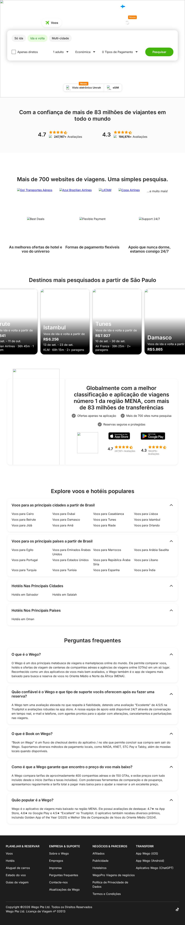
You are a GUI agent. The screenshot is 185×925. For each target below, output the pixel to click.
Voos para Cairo (23, 514)
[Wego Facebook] (157, 909)
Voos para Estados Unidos (70, 560)
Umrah (134, 21)
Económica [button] (83, 52)
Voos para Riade (104, 525)
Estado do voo (16, 875)
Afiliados (98, 853)
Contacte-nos (58, 882)
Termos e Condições (106, 894)
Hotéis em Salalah (64, 594)
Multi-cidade (60, 38)
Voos (100, 6)
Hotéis (112, 6)
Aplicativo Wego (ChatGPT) (154, 868)
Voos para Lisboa (146, 514)
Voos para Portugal (25, 560)
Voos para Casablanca (108, 514)
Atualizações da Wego (64, 889)
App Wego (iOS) (147, 853)
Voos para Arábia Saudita (151, 550)
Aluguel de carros (105, 23)
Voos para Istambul (147, 519)
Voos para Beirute (24, 519)
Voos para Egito (22, 550)
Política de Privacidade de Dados (110, 884)
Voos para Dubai (63, 514)
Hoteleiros (99, 868)
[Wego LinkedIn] (172, 909)
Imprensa (55, 868)
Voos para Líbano (146, 560)
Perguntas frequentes (63, 875)
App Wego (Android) (150, 860)
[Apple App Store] (121, 437)
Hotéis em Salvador (25, 594)
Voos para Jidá (22, 525)
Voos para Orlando (147, 525)
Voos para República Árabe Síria (111, 562)
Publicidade (100, 860)
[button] (120, 52)
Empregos (56, 860)
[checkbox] (14, 52)
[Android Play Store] (155, 437)
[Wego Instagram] (167, 909)
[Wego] (13, 6)
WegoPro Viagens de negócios (113, 875)
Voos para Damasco (66, 519)
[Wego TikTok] (177, 909)
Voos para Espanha (106, 570)
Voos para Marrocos (107, 550)
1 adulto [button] (58, 52)
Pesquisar (159, 52)
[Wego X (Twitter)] (162, 909)
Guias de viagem (17, 882)
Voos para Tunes (104, 519)
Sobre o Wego (59, 853)
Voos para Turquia (24, 570)
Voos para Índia (144, 570)
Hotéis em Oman (23, 619)
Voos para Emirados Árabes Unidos (71, 552)
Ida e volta (37, 38)
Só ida (18, 38)
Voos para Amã (62, 525)
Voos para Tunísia (64, 570)
